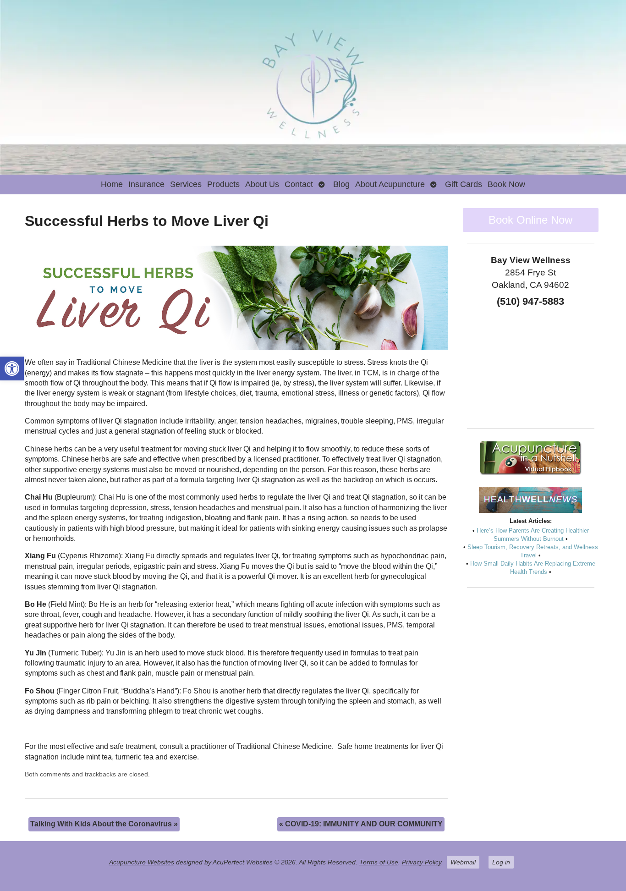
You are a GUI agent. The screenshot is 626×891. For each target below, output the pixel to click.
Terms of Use (378, 862)
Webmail (463, 862)
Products (223, 184)
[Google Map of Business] (531, 364)
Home (112, 184)
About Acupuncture (390, 184)
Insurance (146, 184)
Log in (501, 862)
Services (186, 184)
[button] (12, 368)
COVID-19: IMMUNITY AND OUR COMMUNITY (361, 824)
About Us (262, 184)
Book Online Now (530, 220)
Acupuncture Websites (141, 862)
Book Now (506, 184)
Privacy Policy (421, 862)
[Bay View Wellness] (313, 87)
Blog (341, 184)
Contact (299, 184)
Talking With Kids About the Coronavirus (104, 824)
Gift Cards (463, 184)
